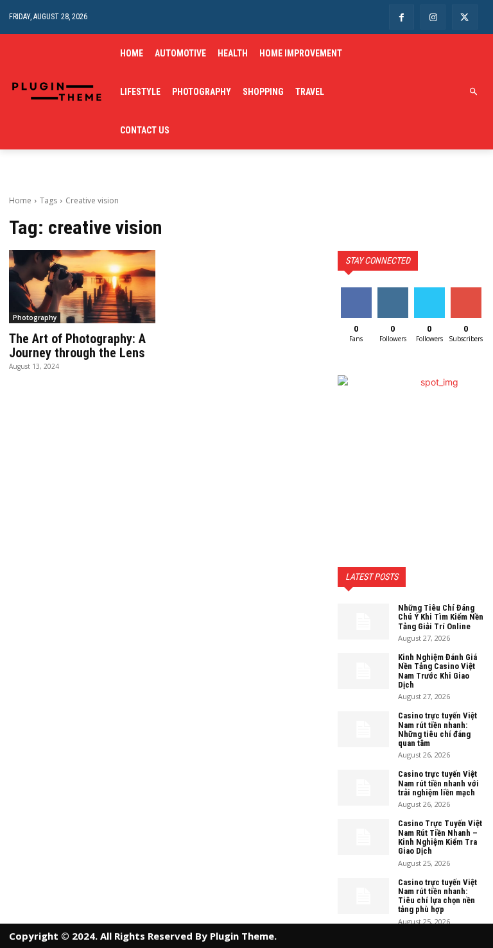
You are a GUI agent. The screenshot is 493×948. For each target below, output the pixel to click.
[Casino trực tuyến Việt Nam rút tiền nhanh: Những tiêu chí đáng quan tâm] (363, 729)
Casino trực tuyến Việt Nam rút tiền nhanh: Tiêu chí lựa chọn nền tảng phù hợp (437, 896)
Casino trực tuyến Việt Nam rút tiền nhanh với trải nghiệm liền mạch (438, 783)
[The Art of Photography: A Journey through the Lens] (82, 286)
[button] (474, 92)
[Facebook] (401, 17)
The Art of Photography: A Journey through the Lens (77, 345)
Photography (34, 317)
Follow (392, 292)
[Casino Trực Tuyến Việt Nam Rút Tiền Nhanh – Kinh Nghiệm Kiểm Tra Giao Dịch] (363, 837)
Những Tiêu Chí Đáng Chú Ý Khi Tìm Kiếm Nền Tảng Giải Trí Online (440, 617)
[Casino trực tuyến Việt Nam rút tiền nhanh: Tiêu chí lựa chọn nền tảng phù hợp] (363, 896)
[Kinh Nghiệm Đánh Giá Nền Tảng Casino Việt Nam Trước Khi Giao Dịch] (363, 671)
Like (356, 292)
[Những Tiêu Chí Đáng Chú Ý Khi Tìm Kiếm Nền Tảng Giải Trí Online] (363, 621)
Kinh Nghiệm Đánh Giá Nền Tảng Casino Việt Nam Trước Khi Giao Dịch (437, 671)
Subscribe (467, 292)
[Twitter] (464, 17)
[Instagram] (432, 17)
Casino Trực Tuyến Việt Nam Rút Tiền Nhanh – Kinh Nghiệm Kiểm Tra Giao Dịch (440, 837)
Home (20, 200)
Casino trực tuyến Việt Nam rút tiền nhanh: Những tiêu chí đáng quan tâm (437, 729)
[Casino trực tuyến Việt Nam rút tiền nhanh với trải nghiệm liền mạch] (363, 788)
